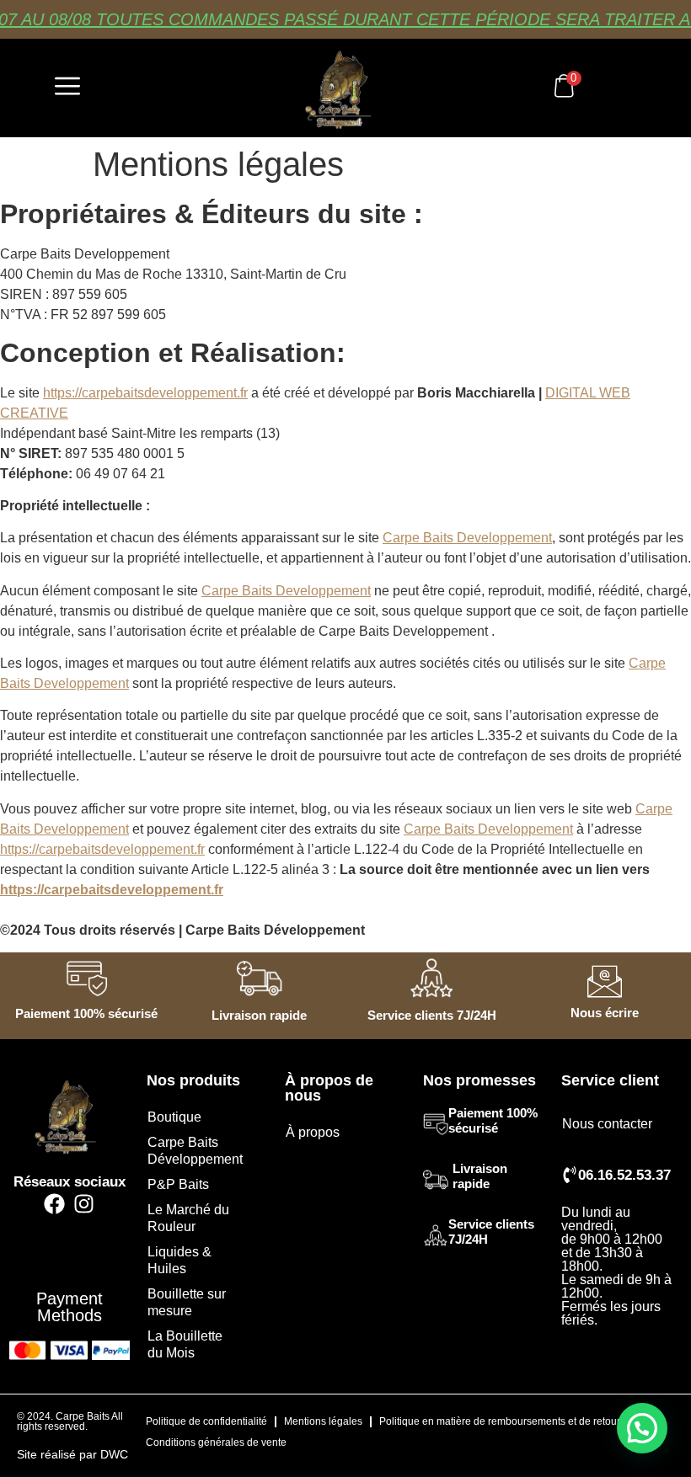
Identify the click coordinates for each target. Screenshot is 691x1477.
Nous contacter (607, 1124)
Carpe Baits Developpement (467, 538)
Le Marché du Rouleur (188, 1218)
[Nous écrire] (604, 981)
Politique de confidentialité (206, 1421)
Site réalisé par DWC (72, 1454)
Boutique (174, 1117)
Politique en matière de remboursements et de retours (502, 1421)
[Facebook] (54, 1203)
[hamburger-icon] (67, 88)
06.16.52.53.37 (624, 1175)
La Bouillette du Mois (184, 1344)
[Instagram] (83, 1203)
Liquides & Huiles (179, 1260)
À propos (313, 1132)
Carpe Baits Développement (195, 1150)
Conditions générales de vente (216, 1442)
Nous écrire (604, 1012)
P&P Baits (178, 1184)
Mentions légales (323, 1421)
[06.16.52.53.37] (569, 1174)
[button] (642, 1428)
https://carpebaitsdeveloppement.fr (145, 393)
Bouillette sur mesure (186, 1302)
